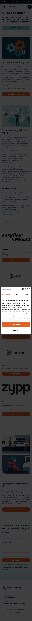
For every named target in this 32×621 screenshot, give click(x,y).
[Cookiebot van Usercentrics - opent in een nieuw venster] (22, 289)
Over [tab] (26, 294)
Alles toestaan (16, 324)
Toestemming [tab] (6, 294)
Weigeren (16, 330)
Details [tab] (16, 294)
